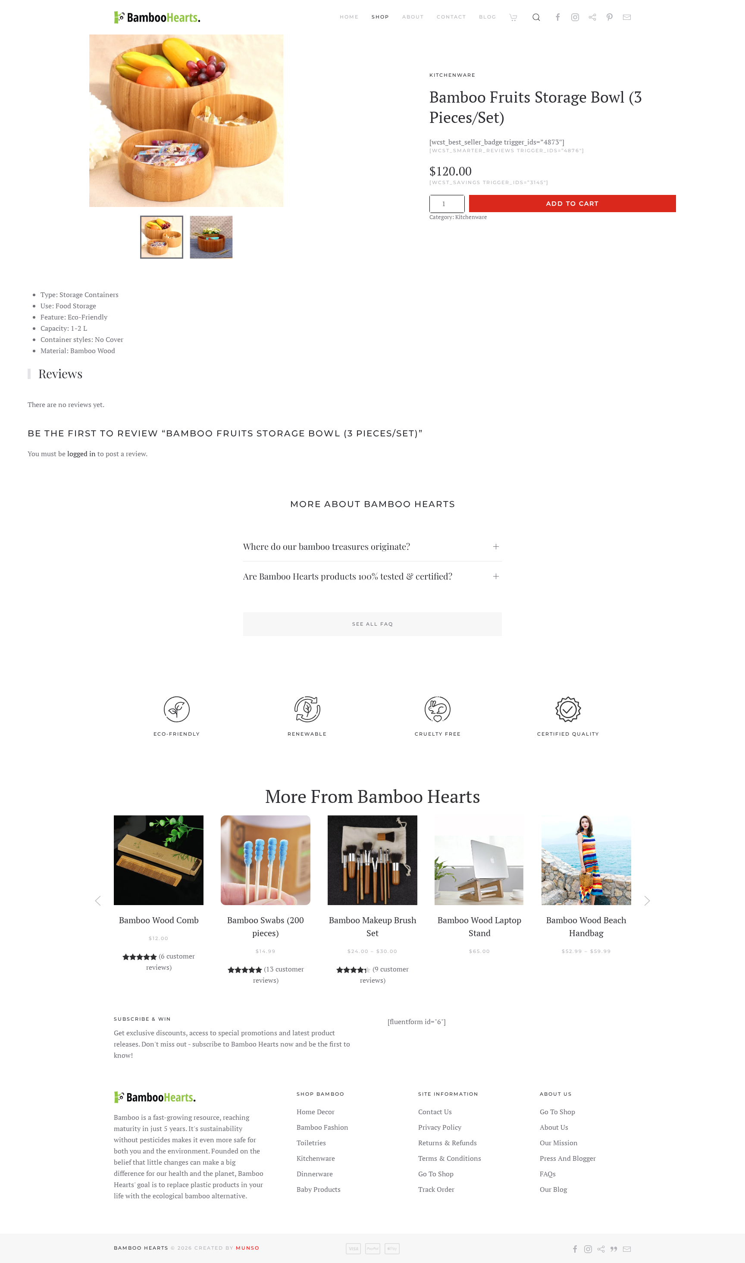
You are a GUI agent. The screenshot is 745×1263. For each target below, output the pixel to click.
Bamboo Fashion (322, 1127)
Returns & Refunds (447, 1142)
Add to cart (572, 203)
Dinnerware (315, 1173)
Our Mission (559, 1142)
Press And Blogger (568, 1158)
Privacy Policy (439, 1127)
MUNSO (248, 1248)
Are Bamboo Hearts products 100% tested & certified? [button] (347, 576)
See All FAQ (372, 624)
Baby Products (319, 1189)
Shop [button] (380, 17)
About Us (554, 1127)
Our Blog (553, 1189)
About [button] (413, 17)
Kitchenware (452, 75)
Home (349, 17)
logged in (81, 453)
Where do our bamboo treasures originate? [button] (326, 546)
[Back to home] (157, 17)
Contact (451, 17)
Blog (487, 17)
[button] (536, 17)
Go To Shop (436, 1173)
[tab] (161, 237)
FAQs (548, 1173)
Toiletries (311, 1142)
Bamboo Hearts (141, 1248)
